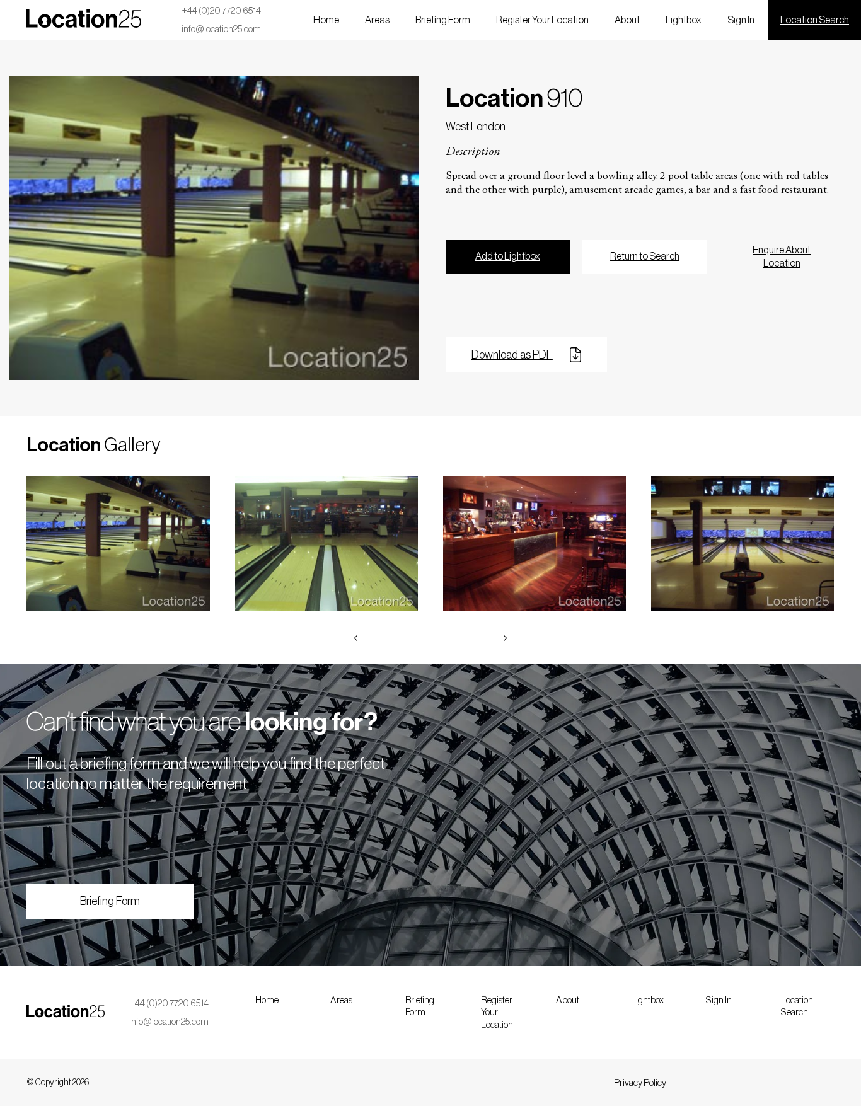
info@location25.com (221, 29)
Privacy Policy (640, 1083)
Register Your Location (542, 20)
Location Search (814, 20)
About (627, 20)
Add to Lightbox (507, 256)
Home (326, 20)
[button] (386, 638)
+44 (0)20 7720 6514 (221, 11)
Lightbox (684, 20)
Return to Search (644, 256)
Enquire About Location (782, 256)
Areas (377, 20)
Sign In (740, 20)
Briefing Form (442, 20)
